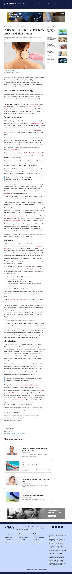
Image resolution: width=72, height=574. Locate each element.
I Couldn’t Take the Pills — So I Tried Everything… (51, 54)
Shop (34, 544)
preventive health (15, 433)
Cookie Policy (22, 541)
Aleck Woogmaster (27, 497)
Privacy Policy (22, 539)
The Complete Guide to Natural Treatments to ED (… (52, 39)
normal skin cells (15, 149)
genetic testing (25, 261)
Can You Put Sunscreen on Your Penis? (33, 495)
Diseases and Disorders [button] (27, 3)
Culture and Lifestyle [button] (47, 3)
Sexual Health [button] (18, 3)
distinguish (26, 98)
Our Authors (8, 541)
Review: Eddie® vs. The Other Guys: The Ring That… (51, 61)
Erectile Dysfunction (49, 37)
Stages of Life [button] (37, 3)
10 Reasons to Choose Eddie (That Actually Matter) (51, 46)
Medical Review (8, 537)
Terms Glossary (8, 539)
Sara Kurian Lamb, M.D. (37, 123)
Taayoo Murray (26, 452)
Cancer (17, 26)
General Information (25, 26)
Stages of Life (36, 539)
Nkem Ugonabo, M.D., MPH (36, 152)
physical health (7, 433)
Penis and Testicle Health (50, 29)
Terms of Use (58, 535)
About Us (7, 535)
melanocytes (19, 127)
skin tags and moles (21, 152)
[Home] (10, 4)
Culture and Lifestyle (37, 541)
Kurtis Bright (26, 467)
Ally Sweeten (11, 70)
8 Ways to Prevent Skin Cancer (31, 465)
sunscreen (23, 433)
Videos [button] (55, 3)
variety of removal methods (14, 220)
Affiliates (7, 542)
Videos (34, 542)
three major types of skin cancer (18, 299)
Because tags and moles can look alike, (14, 216)
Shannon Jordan (27, 483)
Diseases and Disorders (9, 26)
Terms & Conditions (23, 537)
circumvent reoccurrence (18, 399)
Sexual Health (36, 535)
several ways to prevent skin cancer (28, 385)
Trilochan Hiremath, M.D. (15, 72)
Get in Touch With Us (24, 535)
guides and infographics (31, 268)
